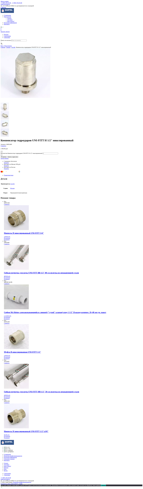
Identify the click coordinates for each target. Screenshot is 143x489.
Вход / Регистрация (6, 46)
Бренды (6, 467)
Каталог (6, 34)
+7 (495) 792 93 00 (6, 3)
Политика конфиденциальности (13, 456)
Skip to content (5, 1)
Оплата (9, 18)
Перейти (6, 162)
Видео (6, 470)
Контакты (7, 24)
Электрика (7, 37)
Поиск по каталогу (6, 40)
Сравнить (3, 146)
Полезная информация (10, 22)
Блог (5, 469)
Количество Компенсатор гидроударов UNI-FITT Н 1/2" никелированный (21, 153)
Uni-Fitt (12, 184)
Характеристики (8, 175)
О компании (7, 15)
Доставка (9, 19)
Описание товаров (9, 459)
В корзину (3, 157)
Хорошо (103, 485)
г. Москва (3, 7)
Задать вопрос (5, 158)
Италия (12, 188)
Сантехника (7, 36)
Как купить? (10, 21)
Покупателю (7, 16)
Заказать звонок (5, 31)
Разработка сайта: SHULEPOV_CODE (11, 483)
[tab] (73, 175)
